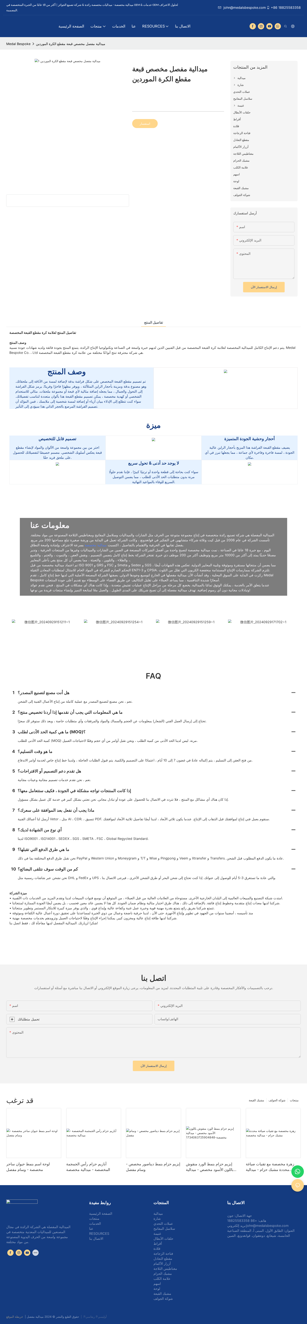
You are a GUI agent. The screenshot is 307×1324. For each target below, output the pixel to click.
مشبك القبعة (256, 1100)
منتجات (294, 1100)
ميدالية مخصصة (96, 545)
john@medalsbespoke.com (244, 7)
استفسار (145, 123)
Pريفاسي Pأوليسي (95, 1316)
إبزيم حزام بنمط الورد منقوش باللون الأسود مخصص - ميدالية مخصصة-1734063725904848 (211, 1167)
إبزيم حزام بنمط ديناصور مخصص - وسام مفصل (153, 1167)
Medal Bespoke (18, 44)
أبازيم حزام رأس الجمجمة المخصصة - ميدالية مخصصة (88, 1167)
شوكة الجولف (277, 1100)
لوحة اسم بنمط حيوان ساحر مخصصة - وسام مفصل (28, 1167)
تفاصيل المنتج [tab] (153, 322)
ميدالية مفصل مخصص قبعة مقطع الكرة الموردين (70, 44)
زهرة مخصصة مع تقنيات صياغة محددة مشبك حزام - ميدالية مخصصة (270, 1167)
